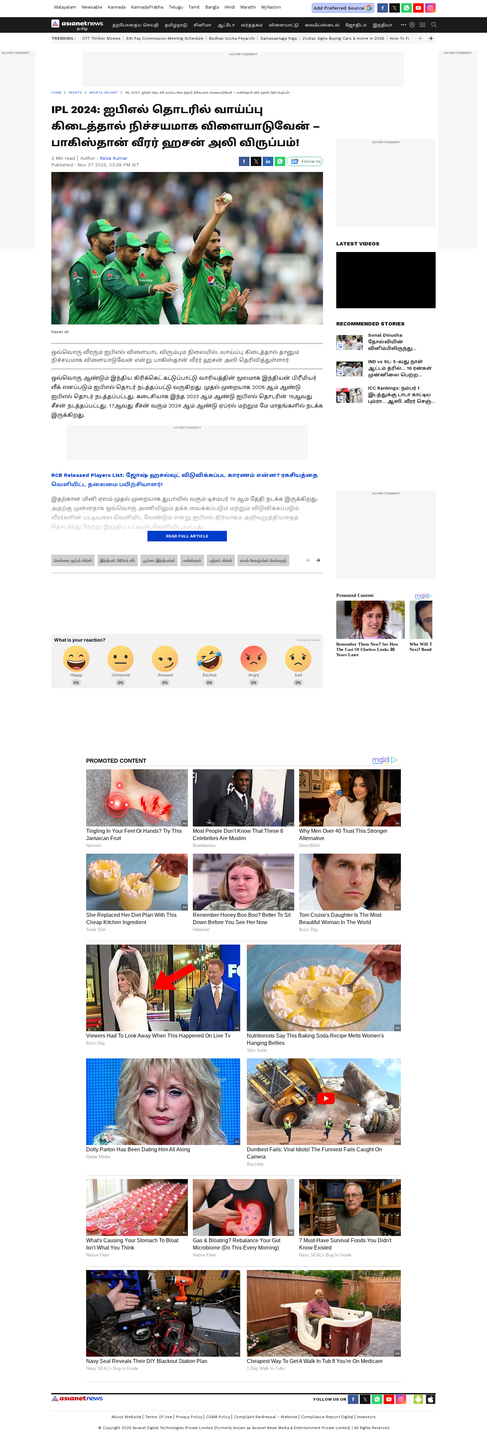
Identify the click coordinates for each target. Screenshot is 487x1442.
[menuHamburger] (422, 24)
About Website (126, 1417)
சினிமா (202, 25)
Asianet (77, 1398)
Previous (421, 38)
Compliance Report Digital (327, 1417)
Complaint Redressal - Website (266, 1417)
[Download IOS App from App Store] (430, 1399)
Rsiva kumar (113, 158)
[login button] (413, 25)
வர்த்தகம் (252, 25)
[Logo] (79, 24)
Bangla (212, 7)
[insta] (430, 8)
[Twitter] (394, 8)
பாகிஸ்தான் (192, 560)
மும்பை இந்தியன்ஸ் (159, 560)
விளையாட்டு (284, 25)
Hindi (229, 7)
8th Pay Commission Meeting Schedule (164, 38)
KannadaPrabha (147, 7)
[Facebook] (382, 8)
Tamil (194, 7)
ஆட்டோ (226, 25)
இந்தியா (382, 25)
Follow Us (311, 161)
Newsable (91, 7)
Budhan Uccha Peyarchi (232, 38)
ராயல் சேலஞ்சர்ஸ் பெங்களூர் (263, 560)
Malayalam (65, 7)
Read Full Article (187, 536)
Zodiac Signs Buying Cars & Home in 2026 (343, 38)
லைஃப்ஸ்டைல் (322, 25)
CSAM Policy (218, 1417)
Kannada (117, 7)
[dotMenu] (404, 25)
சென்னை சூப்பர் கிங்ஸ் (73, 560)
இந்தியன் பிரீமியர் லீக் (117, 560)
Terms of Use (158, 1417)
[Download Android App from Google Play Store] (418, 1399)
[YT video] (418, 8)
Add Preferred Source (339, 8)
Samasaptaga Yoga (278, 38)
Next (431, 38)
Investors (366, 1417)
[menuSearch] (434, 24)
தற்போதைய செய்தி (135, 25)
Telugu (176, 7)
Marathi (248, 7)
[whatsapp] (406, 8)
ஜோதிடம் (356, 25)
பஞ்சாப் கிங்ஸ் (220, 560)
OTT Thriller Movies (101, 38)
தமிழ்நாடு (176, 25)
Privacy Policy (189, 1417)
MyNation (271, 7)
